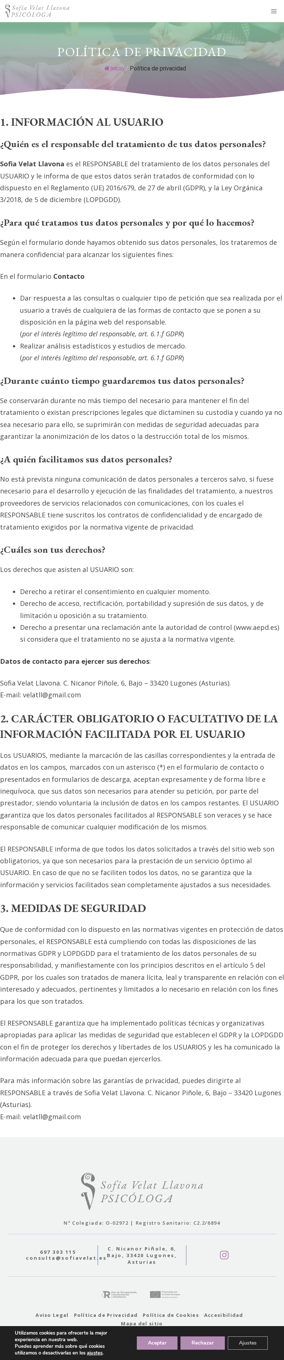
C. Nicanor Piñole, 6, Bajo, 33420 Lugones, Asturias (142, 1255)
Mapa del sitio (142, 1323)
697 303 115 (58, 1252)
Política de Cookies (171, 1315)
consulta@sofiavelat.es (66, 1258)
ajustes (94, 1353)
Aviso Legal (52, 1315)
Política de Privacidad (106, 1315)
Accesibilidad (223, 1315)
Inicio (117, 68)
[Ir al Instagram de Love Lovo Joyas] (224, 1255)
